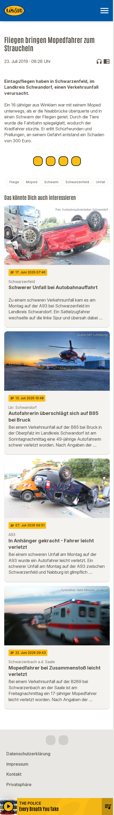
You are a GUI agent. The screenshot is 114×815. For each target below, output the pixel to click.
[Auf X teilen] (50, 161)
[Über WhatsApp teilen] (63, 161)
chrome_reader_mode (106, 61)
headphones (99, 61)
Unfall (100, 182)
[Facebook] (50, 740)
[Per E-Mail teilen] (76, 161)
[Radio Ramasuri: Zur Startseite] (50, 10)
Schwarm (51, 182)
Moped (31, 182)
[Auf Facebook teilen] (38, 161)
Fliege (14, 182)
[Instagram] (63, 740)
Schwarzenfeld (77, 182)
